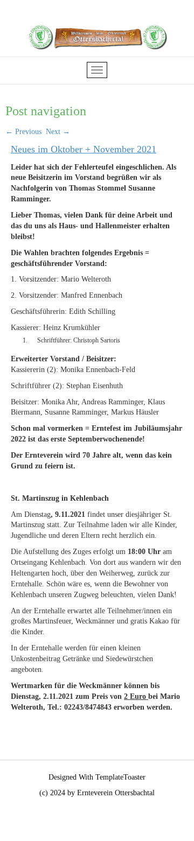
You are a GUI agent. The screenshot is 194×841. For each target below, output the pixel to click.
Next (58, 132)
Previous (23, 132)
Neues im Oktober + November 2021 (83, 149)
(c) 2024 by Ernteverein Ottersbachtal (97, 793)
